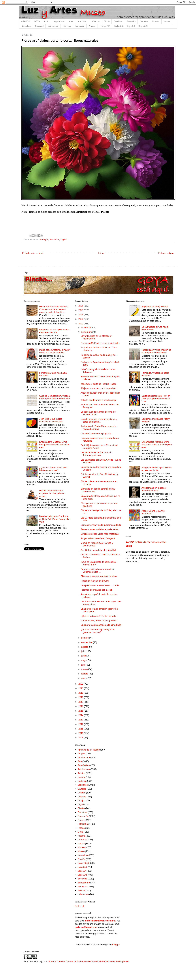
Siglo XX (131, 26)
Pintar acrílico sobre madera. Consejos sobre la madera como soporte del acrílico (53, 309)
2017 (81, 701)
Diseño (81, 808)
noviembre (86, 332)
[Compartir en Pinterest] (41, 235)
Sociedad (39, 26)
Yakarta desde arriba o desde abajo (98, 400)
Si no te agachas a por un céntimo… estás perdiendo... (99, 420)
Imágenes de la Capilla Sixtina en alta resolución (54, 331)
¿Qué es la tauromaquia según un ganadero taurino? (97, 631)
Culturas (96, 21)
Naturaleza (26, 26)
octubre (85, 637)
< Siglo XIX (105, 26)
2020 (81, 688)
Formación (79, 26)
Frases (81, 828)
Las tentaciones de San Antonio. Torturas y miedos (97, 453)
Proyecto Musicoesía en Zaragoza (98, 538)
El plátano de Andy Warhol (154, 306)
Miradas (155, 21)
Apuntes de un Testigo (89, 749)
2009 (81, 737)
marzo (84, 669)
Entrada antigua (166, 253)
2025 (81, 310)
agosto (85, 646)
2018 (81, 697)
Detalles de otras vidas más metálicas (100, 533)
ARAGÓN (25, 21)
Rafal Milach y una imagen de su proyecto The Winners (156, 351)
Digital (63, 239)
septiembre (87, 642)
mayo (84, 660)
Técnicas (67, 26)
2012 (81, 724)
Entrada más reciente (33, 253)
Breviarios (54, 239)
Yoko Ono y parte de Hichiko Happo (98, 384)
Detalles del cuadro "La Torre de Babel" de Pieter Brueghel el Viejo (54, 519)
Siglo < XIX (83, 863)
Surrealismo (53, 26)
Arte (80, 761)
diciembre (86, 327)
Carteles (82, 788)
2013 (81, 719)
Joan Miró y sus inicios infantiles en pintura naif (50, 420)
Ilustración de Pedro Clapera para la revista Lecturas (98, 427)
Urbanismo (83, 894)
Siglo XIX (118, 26)
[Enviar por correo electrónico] (30, 235)
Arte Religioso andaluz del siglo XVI (98, 550)
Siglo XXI (143, 26)
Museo (167, 21)
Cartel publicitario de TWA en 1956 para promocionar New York (155, 398)
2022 (81, 323)
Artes (70, 21)
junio (83, 655)
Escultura (118, 21)
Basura (81, 777)
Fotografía (131, 21)
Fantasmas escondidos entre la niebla (99, 529)
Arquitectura (58, 21)
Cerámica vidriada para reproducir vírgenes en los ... (98, 570)
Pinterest (79, 906)
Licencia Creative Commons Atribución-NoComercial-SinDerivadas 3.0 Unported (88, 961)
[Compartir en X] (36, 235)
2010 (81, 733)
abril (83, 664)
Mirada (81, 843)
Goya (80, 831)
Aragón (81, 753)
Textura (81, 890)
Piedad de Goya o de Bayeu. (95, 580)
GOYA (37, 21)
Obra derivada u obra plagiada (96, 433)
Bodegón (44, 239)
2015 (81, 710)
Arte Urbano (82, 21)
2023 (81, 319)
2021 (81, 683)
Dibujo (106, 21)
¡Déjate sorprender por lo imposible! (98, 388)
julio (83, 651)
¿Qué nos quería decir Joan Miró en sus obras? (53, 469)
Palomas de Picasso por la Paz (96, 589)
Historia (81, 835)
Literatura (144, 21)
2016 (81, 706)
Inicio (101, 253)
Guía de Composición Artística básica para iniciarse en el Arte (54, 397)
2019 (81, 692)
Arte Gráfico (84, 765)
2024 (81, 314)
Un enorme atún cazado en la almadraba (101, 625)
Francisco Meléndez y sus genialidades (100, 343)
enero (84, 678)
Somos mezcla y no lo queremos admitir (101, 525)
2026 (81, 305)
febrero (85, 673)
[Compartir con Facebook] (38, 235)
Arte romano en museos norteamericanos (153, 489)
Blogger (116, 944)
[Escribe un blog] (33, 235)
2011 (81, 728)
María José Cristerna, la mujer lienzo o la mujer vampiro (54, 351)
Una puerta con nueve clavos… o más (100, 585)
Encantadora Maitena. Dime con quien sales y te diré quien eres (54, 444)
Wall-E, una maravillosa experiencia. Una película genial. (51, 493)
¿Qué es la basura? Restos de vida (98, 616)
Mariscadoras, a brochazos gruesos (99, 620)
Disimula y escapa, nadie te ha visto (99, 576)
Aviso (46, 21)
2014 (81, 715)
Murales (82, 847)
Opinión (81, 859)
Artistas (92, 26)
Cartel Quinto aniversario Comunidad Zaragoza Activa (99, 446)
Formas (81, 820)
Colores (81, 792)
